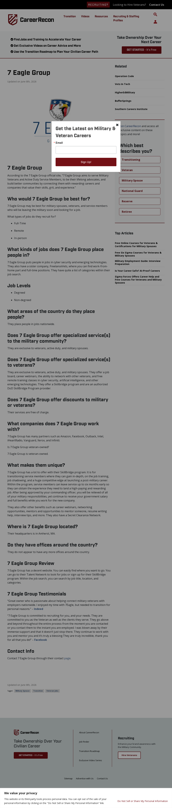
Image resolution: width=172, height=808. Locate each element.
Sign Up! (86, 162)
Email (59, 142)
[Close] (168, 791)
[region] (86, 798)
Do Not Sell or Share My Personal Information (142, 801)
